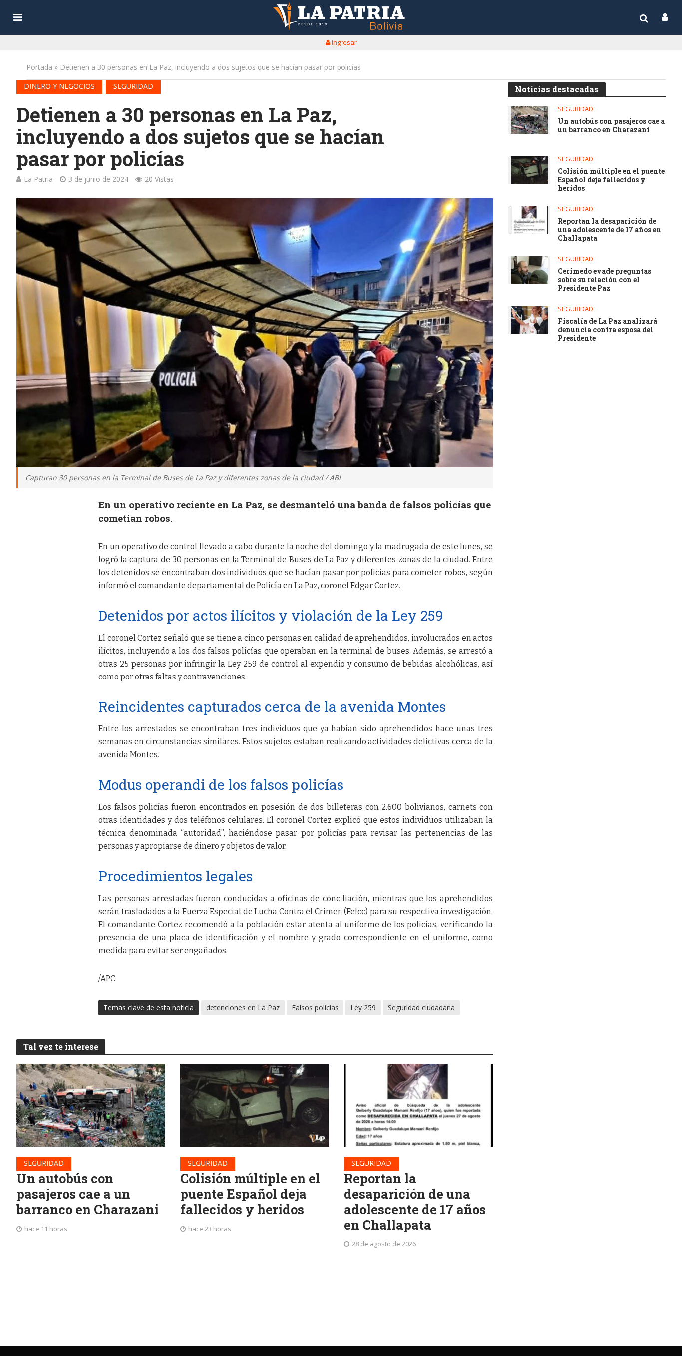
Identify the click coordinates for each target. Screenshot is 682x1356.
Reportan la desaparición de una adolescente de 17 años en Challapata (415, 1201)
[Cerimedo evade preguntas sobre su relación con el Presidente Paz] (529, 270)
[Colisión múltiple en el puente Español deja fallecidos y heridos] (254, 1105)
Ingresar (343, 42)
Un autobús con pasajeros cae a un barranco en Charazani (87, 1194)
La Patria (38, 179)
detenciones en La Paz (243, 1007)
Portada (39, 67)
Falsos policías (315, 1007)
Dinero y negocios (59, 86)
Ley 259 (363, 1007)
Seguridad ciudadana (421, 1007)
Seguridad (133, 86)
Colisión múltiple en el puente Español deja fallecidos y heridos (250, 1194)
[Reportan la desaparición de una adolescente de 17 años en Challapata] (418, 1105)
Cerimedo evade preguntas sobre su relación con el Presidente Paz (604, 279)
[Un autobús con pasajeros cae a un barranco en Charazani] (90, 1105)
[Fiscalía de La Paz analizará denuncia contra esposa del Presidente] (529, 320)
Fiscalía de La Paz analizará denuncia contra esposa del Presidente (607, 329)
